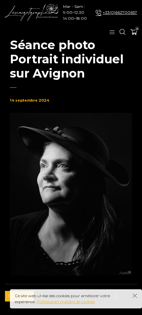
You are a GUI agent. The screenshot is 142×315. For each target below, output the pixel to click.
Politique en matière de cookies (66, 301)
